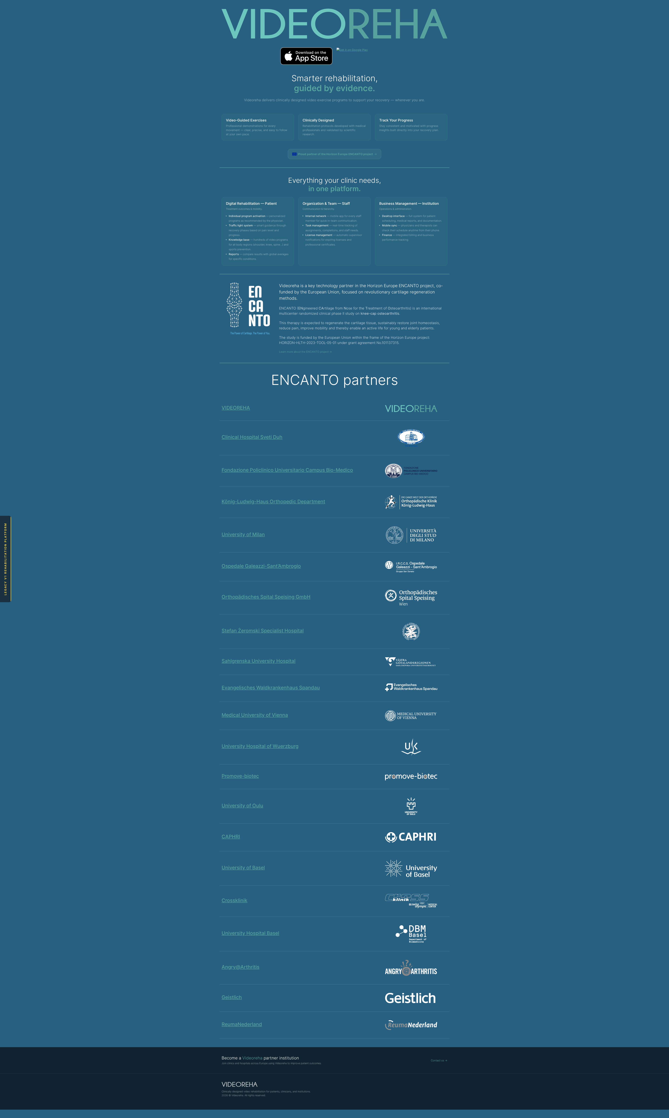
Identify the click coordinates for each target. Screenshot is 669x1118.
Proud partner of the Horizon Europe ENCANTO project (337, 154)
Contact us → (439, 1060)
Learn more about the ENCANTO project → (305, 351)
